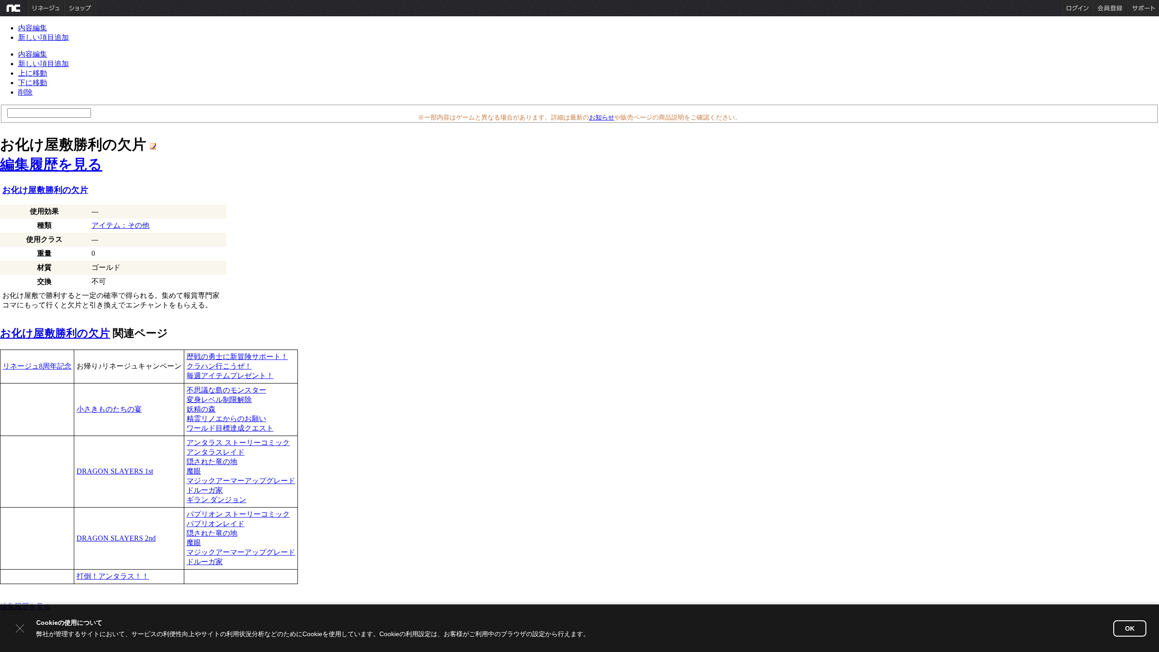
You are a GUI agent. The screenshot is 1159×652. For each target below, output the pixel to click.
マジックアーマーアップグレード (241, 480)
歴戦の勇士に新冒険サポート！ (237, 356)
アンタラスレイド (215, 452)
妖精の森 (201, 409)
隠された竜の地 (212, 461)
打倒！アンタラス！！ (113, 576)
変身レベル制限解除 (219, 399)
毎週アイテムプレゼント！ (230, 375)
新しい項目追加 (43, 37)
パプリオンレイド (215, 523)
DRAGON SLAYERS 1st (115, 471)
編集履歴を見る (51, 164)
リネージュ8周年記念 (37, 366)
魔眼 (194, 471)
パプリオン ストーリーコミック (238, 514)
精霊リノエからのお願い (226, 418)
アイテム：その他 (120, 225)
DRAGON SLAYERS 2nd (116, 538)
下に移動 (32, 82)
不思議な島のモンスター (226, 390)
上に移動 (32, 73)
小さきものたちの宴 (109, 409)
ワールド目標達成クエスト (230, 428)
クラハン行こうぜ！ (219, 366)
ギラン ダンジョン (216, 499)
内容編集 (32, 28)
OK (1130, 628)
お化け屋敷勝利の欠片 (45, 190)
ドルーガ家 (205, 490)
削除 (25, 92)
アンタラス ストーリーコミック (238, 442)
